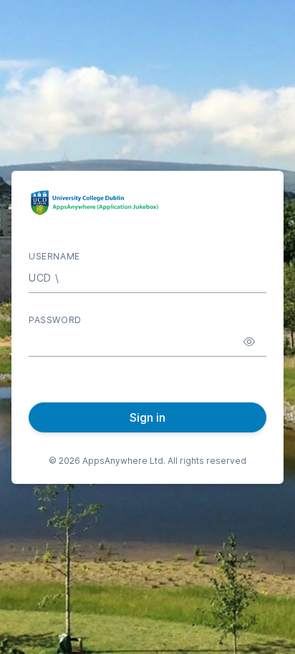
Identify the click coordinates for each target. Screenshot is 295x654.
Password (55, 319)
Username (54, 256)
